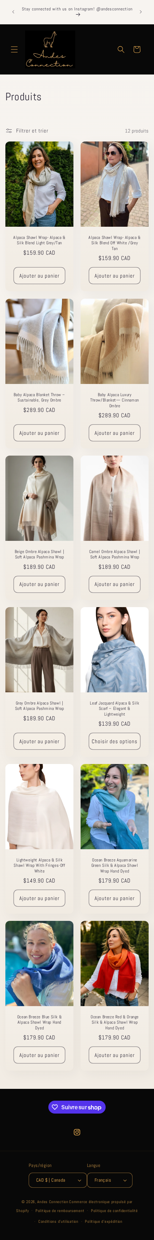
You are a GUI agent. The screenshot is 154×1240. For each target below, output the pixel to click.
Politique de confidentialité (114, 1210)
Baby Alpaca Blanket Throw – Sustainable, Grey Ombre (39, 397)
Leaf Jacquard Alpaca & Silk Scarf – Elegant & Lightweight (114, 708)
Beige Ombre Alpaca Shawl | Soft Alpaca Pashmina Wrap (39, 554)
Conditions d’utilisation (58, 1221)
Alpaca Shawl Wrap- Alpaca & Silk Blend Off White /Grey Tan (114, 243)
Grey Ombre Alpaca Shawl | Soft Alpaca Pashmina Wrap (39, 705)
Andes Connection (52, 1201)
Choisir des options (115, 740)
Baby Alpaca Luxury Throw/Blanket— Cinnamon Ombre (114, 400)
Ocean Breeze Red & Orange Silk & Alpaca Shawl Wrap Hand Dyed (115, 1022)
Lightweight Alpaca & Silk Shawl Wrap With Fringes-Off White (39, 865)
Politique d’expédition (103, 1221)
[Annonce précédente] (13, 12)
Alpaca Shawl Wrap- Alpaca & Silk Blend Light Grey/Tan (39, 240)
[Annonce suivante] (141, 12)
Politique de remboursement (59, 1210)
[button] (14, 49)
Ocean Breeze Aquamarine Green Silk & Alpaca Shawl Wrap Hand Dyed (114, 865)
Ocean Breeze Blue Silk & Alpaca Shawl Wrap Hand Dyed (39, 1022)
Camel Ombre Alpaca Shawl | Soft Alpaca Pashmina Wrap (114, 554)
